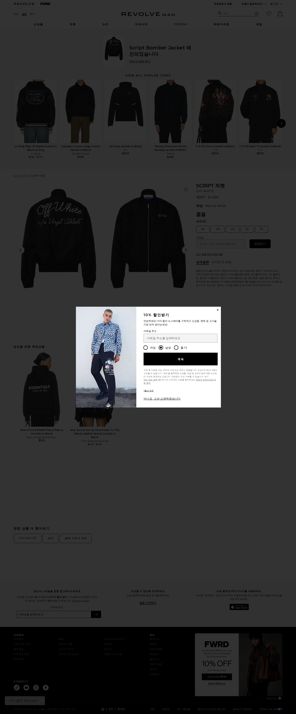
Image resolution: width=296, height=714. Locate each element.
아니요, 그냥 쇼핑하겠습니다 (162, 398)
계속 (181, 359)
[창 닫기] (217, 310)
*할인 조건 (149, 390)
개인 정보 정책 (150, 379)
